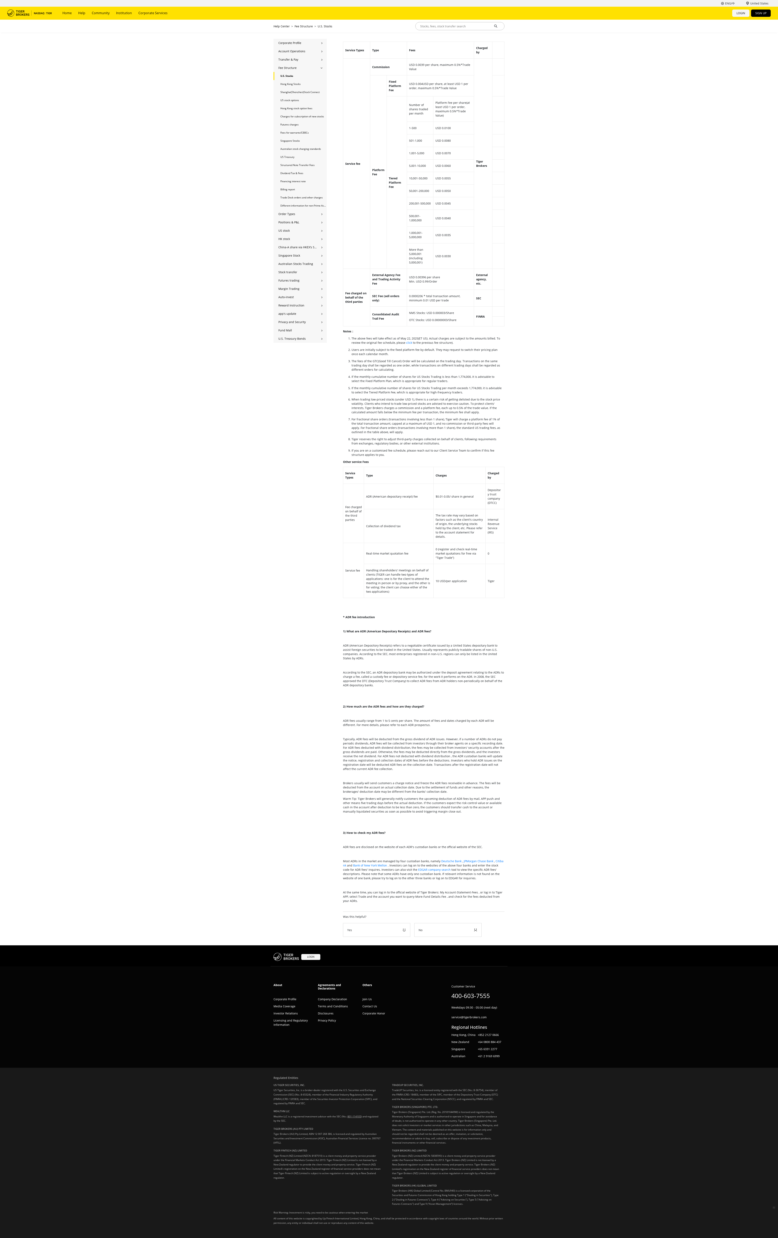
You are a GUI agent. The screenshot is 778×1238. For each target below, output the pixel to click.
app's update (287, 314)
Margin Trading (288, 289)
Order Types (286, 214)
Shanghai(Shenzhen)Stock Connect (300, 92)
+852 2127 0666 (488, 1035)
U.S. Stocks (325, 26)
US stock (284, 230)
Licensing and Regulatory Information (291, 1022)
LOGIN (740, 13)
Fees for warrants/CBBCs (294, 132)
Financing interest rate (293, 181)
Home (67, 13)
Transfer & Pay (288, 59)
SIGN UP (760, 13)
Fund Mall (285, 330)
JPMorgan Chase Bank (478, 861)
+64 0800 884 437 (489, 1042)
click (409, 343)
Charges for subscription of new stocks (302, 116)
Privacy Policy (327, 1020)
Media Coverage (284, 1006)
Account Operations (291, 51)
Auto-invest (286, 297)
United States (759, 3)
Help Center (282, 26)
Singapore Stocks (290, 140)
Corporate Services (153, 13)
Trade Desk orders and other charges (301, 197)
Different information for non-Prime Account (303, 205)
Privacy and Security (292, 322)
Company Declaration (332, 999)
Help (81, 13)
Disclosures (325, 1013)
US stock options (289, 100)
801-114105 (354, 1116)
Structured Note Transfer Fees (297, 165)
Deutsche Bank (451, 861)
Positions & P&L (288, 222)
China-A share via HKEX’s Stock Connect (297, 247)
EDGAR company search (434, 870)
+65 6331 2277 (487, 1049)
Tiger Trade (29, 13)
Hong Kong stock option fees (296, 108)
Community (101, 13)
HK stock (284, 239)
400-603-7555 (470, 996)
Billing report (287, 189)
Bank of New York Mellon (370, 865)
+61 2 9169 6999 (489, 1056)
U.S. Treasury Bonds (292, 339)
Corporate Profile (289, 43)
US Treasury (287, 157)
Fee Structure (304, 26)
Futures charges (289, 124)
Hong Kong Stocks (290, 84)
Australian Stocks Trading (295, 264)
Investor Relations (286, 1013)
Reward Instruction (291, 305)
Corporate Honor (373, 1013)
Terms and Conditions (333, 1006)
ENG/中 (730, 3)
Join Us (367, 999)
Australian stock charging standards (300, 149)
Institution (124, 13)
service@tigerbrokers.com (469, 1017)
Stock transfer (287, 272)
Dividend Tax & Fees (291, 173)
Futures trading (288, 280)
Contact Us (369, 1006)
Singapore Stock (289, 255)
